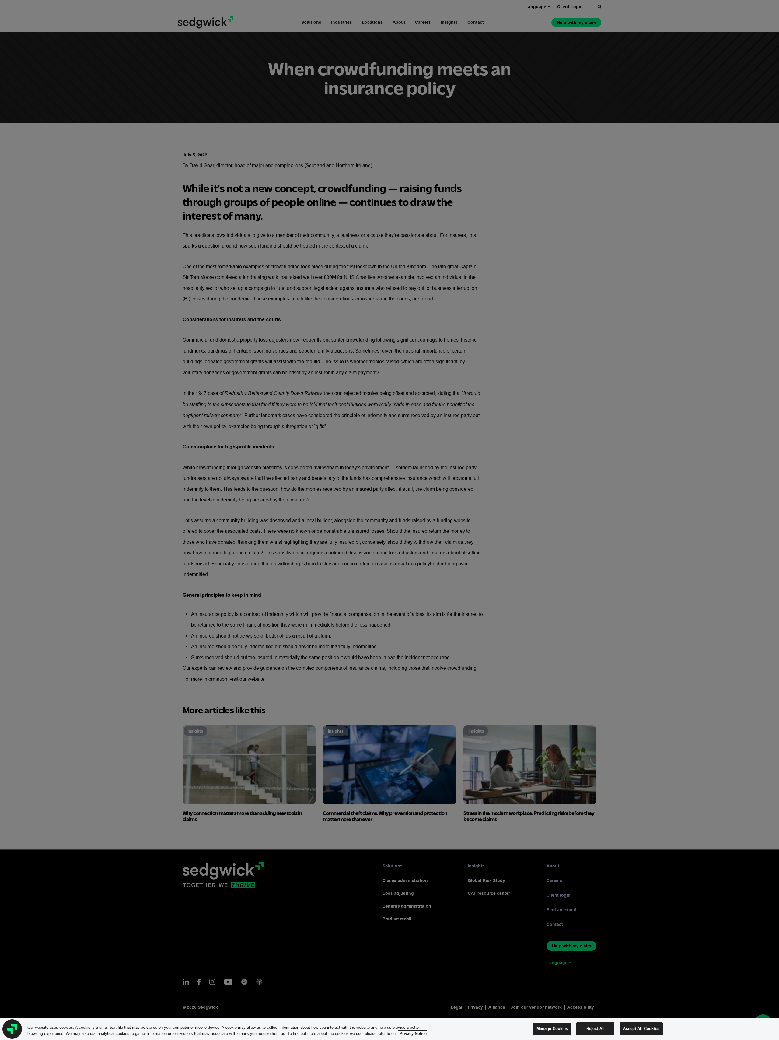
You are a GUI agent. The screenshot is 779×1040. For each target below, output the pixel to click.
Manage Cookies (552, 1028)
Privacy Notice (412, 1033)
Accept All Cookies (641, 1028)
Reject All (595, 1028)
